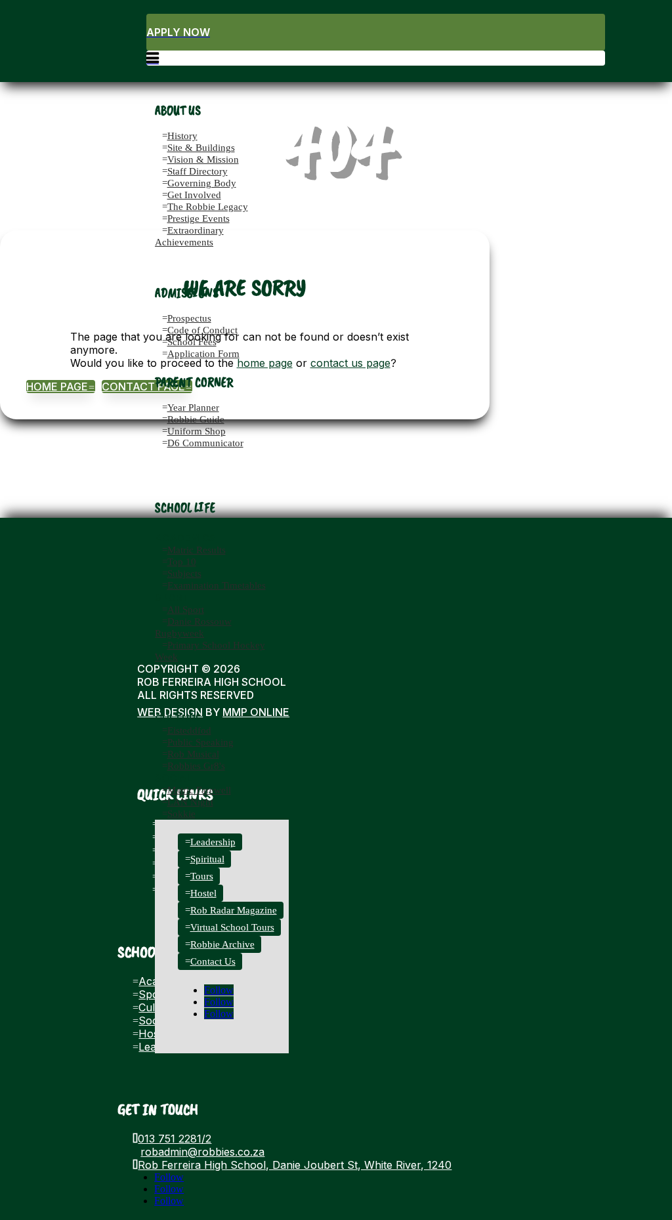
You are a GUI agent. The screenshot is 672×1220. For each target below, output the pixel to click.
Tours (201, 876)
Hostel (203, 893)
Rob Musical (193, 754)
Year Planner (193, 407)
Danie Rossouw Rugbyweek (193, 627)
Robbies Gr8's (196, 766)
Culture (178, 718)
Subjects (184, 573)
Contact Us (213, 961)
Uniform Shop (196, 431)
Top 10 (181, 562)
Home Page (60, 386)
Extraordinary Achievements (189, 236)
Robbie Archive (222, 944)
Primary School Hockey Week (210, 651)
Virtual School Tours (232, 927)
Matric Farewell (199, 790)
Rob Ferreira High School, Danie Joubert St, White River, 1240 (295, 1164)
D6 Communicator (205, 443)
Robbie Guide (195, 419)
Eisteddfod (189, 730)
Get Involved (194, 195)
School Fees (192, 342)
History (182, 136)
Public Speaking (200, 742)
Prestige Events (198, 218)
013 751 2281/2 (174, 1138)
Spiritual (207, 859)
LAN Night (190, 802)
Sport (172, 597)
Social (174, 778)
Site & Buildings (201, 147)
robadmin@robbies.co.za (202, 1151)
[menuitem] (375, 32)
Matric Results (196, 550)
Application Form (203, 353)
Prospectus (189, 318)
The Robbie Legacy (207, 206)
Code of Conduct (202, 330)
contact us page (350, 362)
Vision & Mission (203, 159)
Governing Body (201, 183)
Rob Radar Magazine (233, 910)
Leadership (213, 842)
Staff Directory (197, 171)
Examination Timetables (216, 585)
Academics (185, 538)
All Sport (185, 609)
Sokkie (181, 814)
